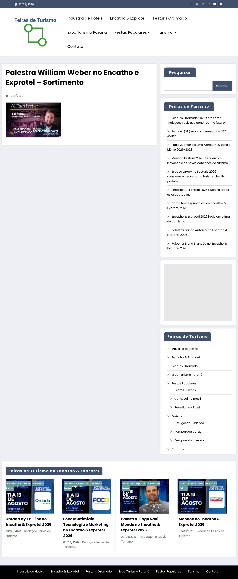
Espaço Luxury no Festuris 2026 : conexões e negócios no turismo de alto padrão (196, 176)
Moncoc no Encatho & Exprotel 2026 (145, 521)
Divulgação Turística (189, 423)
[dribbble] (203, 4)
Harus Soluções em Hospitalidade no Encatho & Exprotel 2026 (206, 524)
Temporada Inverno (189, 440)
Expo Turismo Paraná (87, 32)
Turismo (165, 32)
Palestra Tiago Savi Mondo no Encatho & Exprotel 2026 (86, 524)
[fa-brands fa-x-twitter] (197, 4)
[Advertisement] (198, 292)
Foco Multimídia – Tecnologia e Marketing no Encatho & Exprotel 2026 (32, 527)
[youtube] (215, 4)
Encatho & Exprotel (127, 18)
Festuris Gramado (170, 18)
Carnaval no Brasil (187, 399)
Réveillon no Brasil (187, 407)
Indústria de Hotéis (84, 18)
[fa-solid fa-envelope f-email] (220, 4)
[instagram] (209, 4)
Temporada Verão (188, 431)
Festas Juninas (185, 390)
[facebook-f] (191, 4)
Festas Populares (130, 32)
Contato (75, 46)
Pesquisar (180, 72)
